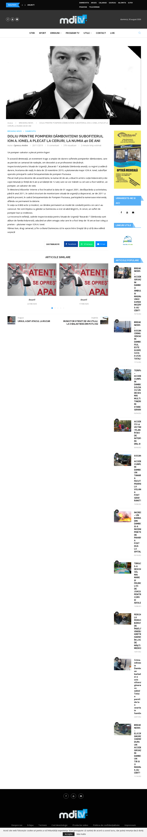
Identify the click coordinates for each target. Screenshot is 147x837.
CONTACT (101, 33)
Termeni (42, 825)
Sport (42, 33)
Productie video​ (80, 825)
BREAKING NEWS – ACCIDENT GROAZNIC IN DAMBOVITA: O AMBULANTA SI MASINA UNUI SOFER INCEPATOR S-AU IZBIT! (137, 289)
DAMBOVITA (84, 3)
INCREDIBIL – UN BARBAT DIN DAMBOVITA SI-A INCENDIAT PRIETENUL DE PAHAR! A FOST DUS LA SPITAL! (137, 532)
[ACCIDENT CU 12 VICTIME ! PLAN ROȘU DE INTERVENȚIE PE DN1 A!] (122, 426)
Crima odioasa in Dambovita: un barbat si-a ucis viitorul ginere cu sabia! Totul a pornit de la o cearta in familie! (137, 686)
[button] (22, 5)
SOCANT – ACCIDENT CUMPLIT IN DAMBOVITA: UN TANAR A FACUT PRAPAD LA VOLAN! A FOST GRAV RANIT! (137, 478)
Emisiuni (55, 33)
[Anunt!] (31, 279)
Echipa (30, 825)
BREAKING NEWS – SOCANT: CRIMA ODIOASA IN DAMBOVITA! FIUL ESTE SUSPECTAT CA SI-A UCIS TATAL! (137, 340)
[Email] (17, 19)
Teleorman (94, 7)
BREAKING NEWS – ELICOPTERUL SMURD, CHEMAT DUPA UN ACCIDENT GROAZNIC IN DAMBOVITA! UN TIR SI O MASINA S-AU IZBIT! (137, 749)
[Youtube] (12, 19)
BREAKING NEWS (26, 123)
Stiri (32, 33)
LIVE (112, 33)
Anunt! (31, 5)
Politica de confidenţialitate (106, 825)
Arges (94, 3)
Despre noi (16, 825)
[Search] (139, 33)
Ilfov (130, 3)
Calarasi (103, 3)
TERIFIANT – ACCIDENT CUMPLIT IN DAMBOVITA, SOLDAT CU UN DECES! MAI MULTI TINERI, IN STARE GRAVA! (137, 390)
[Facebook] (8, 19)
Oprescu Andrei (21, 145)
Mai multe (81, 834)
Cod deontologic (60, 825)
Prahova (83, 7)
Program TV (72, 33)
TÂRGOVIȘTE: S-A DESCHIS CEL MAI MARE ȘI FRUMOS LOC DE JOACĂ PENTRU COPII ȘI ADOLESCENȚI (137, 583)
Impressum (130, 825)
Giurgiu (112, 3)
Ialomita (122, 3)
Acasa (10, 123)
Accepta (68, 834)
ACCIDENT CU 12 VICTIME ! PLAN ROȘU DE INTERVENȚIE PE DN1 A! (137, 432)
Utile (87, 33)
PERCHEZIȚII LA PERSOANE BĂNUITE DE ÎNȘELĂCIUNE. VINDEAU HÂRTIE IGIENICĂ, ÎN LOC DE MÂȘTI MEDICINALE (137, 631)
